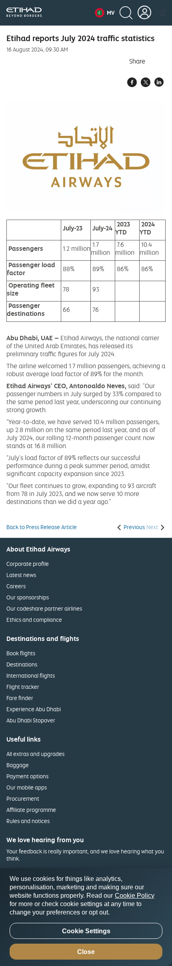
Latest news (21, 575)
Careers (16, 586)
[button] (104, 13)
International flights (30, 675)
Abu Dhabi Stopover (30, 720)
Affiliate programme (31, 809)
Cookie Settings (86, 931)
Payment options (27, 776)
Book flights (20, 653)
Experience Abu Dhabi (33, 709)
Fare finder (19, 698)
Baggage (17, 765)
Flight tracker (22, 686)
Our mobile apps (26, 787)
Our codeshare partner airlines (44, 608)
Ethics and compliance (34, 619)
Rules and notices (28, 821)
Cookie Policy (134, 895)
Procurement (22, 798)
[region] (86, 917)
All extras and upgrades (35, 754)
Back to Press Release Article (41, 527)
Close (86, 951)
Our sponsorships (27, 597)
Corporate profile (27, 563)
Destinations (21, 664)
